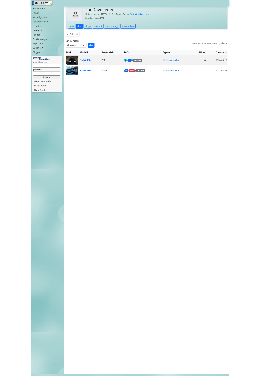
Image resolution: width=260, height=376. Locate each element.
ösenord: (37, 69)
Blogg (88, 26)
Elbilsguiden (39, 8)
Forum (36, 12)
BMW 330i (85, 60)
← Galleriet (72, 34)
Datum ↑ (221, 52)
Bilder (202, 52)
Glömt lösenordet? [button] (43, 81)
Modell (84, 52)
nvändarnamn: (40, 62)
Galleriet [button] (37, 47)
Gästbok (98, 26)
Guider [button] (36, 30)
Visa (91, 45)
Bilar (79, 26)
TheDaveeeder (171, 60)
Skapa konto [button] (40, 85)
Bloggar (37, 52)
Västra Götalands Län (139, 14)
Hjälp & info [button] (40, 90)
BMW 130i (85, 70)
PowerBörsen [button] (39, 21)
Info (72, 26)
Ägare (166, 52)
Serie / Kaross (72, 40)
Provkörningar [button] (40, 39)
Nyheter (37, 26)
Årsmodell (107, 52)
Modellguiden (40, 17)
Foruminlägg (111, 26)
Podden (36, 34)
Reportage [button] (38, 43)
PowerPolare (128, 26)
